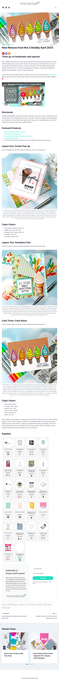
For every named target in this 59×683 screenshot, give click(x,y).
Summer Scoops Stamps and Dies (14, 132)
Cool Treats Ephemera (11, 138)
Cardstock (22, 604)
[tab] (26, 664)
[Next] (54, 648)
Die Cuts (39, 604)
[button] (16, 595)
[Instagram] (6, 7)
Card (4, 604)
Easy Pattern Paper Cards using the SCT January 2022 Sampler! (43, 656)
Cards (3, 44)
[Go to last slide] (4, 648)
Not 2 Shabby (47, 604)
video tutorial (53, 74)
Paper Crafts (10, 44)
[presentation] (15, 641)
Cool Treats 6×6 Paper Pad (12, 134)
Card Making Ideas (12, 604)
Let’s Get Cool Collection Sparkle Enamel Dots (18, 136)
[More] (9, 53)
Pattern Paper (6, 607)
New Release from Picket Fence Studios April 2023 (14, 616)
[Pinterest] (3, 53)
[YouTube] (3, 7)
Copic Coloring (31, 604)
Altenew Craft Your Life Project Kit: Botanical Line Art (46, 616)
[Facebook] (9, 7)
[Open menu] (55, 7)
